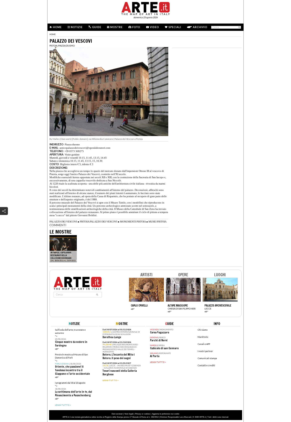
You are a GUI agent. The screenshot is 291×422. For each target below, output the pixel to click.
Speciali (174, 27)
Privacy (138, 414)
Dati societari (117, 414)
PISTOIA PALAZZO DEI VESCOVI (98, 221)
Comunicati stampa (207, 358)
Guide (96, 27)
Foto (136, 27)
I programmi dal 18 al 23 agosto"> (73, 389)
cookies (147, 414)
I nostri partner (205, 351)
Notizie (77, 27)
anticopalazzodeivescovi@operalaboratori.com (85, 147)
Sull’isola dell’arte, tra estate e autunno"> (71, 337)
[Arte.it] (145, 8)
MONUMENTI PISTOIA (133, 221)
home (52, 34)
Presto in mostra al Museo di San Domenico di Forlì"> (72, 364)
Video (154, 27)
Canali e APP (204, 344)
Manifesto (203, 337)
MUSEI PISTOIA (157, 221)
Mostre (116, 27)
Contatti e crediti (206, 365)
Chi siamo (202, 329)
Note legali (129, 414)
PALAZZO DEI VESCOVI (63, 221)
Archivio (200, 27)
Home (57, 27)
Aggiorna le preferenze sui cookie (165, 414)
